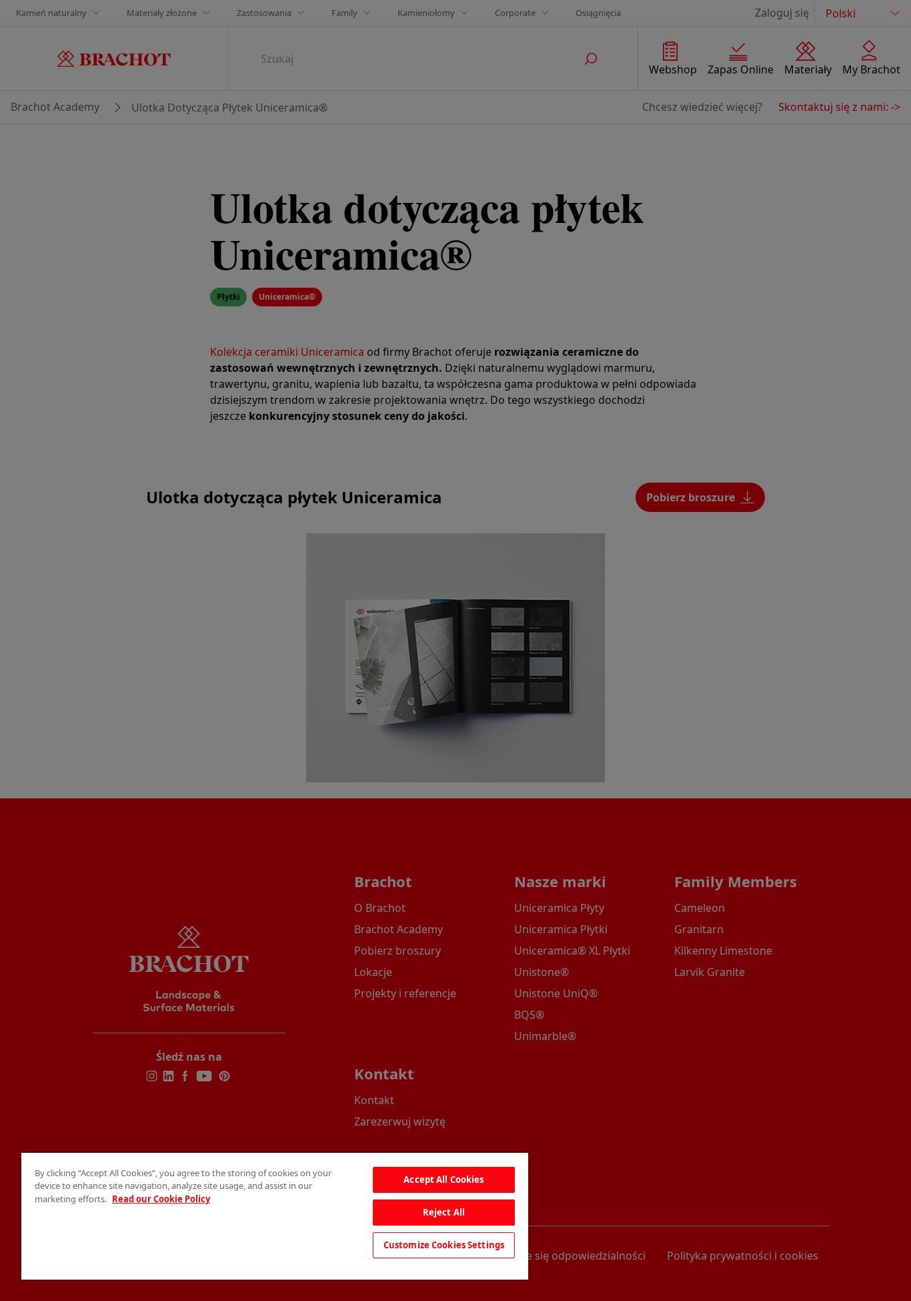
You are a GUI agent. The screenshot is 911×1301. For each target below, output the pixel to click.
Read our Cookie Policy (161, 1199)
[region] (274, 1216)
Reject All (444, 1212)
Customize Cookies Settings (443, 1245)
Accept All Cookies (443, 1180)
